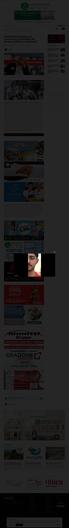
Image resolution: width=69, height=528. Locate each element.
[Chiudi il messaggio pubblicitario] (54, 252)
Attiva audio (16, 275)
